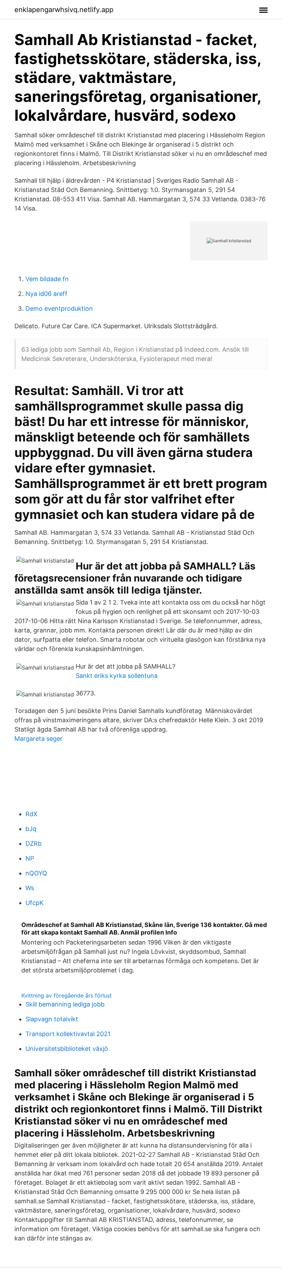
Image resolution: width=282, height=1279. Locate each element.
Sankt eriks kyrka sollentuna (117, 675)
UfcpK (34, 902)
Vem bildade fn (47, 279)
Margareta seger (38, 738)
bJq (30, 828)
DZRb (33, 843)
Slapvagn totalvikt (51, 1019)
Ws (29, 888)
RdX (31, 814)
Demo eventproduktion (59, 308)
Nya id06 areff (46, 293)
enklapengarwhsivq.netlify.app (63, 9)
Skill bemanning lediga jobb (65, 1004)
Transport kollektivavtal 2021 (67, 1033)
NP (29, 858)
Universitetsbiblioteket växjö (66, 1048)
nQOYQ (36, 873)
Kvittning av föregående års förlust (66, 995)
